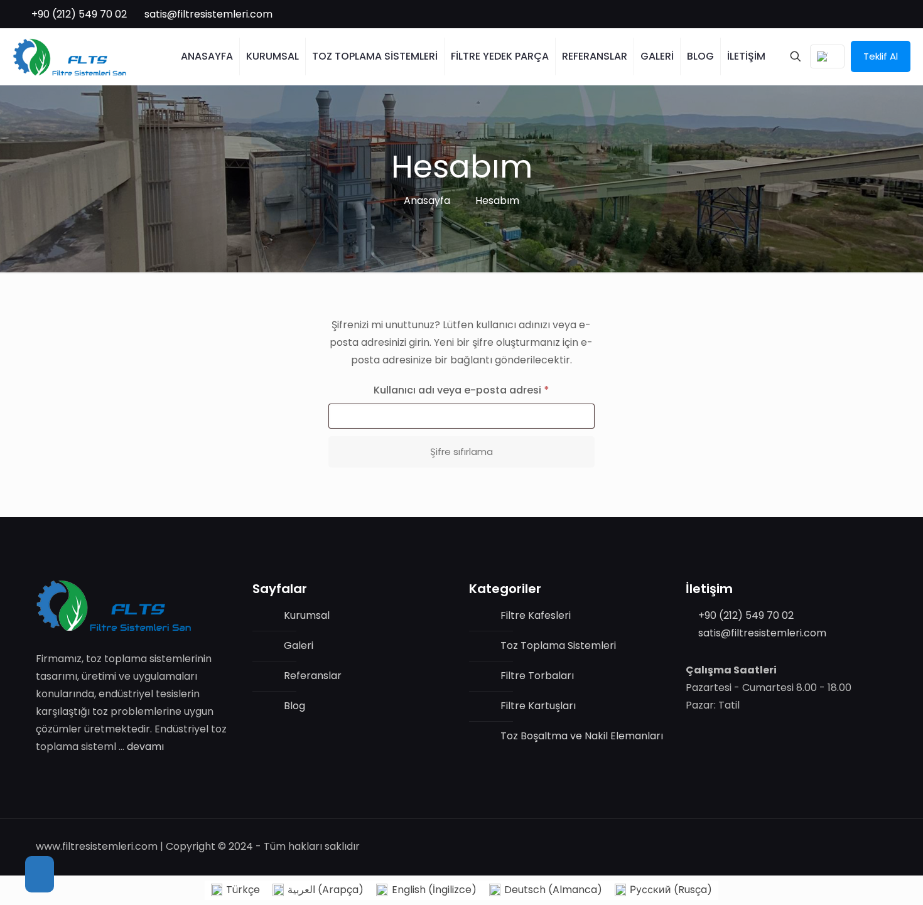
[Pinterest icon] (885, 14)
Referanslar (313, 675)
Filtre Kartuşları (538, 706)
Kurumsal (307, 615)
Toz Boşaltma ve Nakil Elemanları (581, 736)
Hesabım (497, 200)
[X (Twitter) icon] (872, 14)
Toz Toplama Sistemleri (558, 645)
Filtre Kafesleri (535, 615)
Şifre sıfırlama (461, 451)
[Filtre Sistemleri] (69, 56)
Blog (294, 706)
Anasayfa (427, 200)
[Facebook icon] (858, 14)
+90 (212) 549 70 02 (79, 14)
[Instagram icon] (898, 14)
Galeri (298, 645)
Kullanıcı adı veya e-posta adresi (479, 389)
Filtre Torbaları (537, 675)
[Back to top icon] (39, 874)
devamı (145, 746)
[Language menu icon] (827, 56)
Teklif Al (880, 56)
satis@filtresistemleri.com (208, 14)
